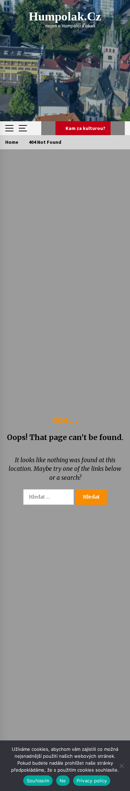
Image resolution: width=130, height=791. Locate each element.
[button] (48, 128)
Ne (63, 780)
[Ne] (121, 765)
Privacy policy (92, 780)
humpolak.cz (65, 16)
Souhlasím (38, 780)
